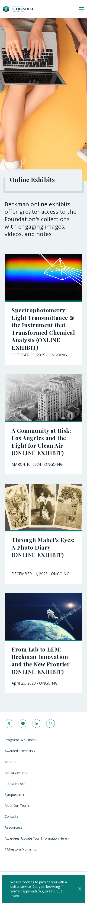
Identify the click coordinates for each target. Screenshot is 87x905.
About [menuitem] (9, 762)
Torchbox (24, 894)
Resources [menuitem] (12, 827)
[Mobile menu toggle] (81, 9)
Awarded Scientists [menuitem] (19, 751)
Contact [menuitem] (10, 816)
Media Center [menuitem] (15, 772)
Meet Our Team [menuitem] (17, 805)
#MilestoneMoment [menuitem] (20, 849)
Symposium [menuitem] (13, 794)
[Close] (79, 889)
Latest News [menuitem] (14, 783)
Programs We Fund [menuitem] (19, 740)
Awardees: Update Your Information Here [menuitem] (36, 838)
